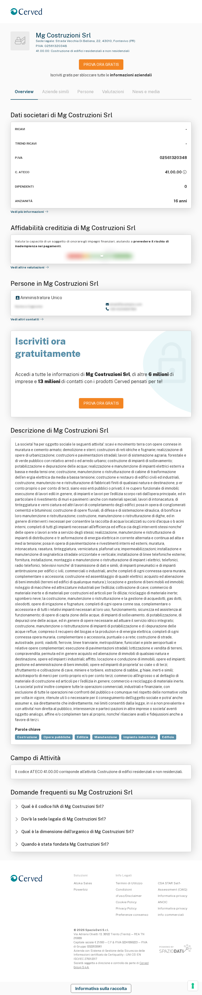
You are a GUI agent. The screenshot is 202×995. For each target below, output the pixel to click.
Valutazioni (113, 91)
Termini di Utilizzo (129, 883)
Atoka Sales (83, 883)
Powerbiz (81, 889)
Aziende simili (55, 91)
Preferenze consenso (132, 915)
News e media (146, 91)
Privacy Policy (126, 908)
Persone (85, 91)
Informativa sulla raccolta (101, 988)
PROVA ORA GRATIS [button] (101, 64)
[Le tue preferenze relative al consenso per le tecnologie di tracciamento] (193, 986)
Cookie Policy (126, 902)
